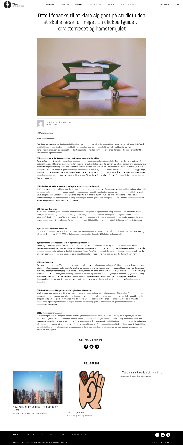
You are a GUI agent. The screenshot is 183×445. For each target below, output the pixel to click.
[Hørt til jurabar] (91, 390)
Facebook (157, 435)
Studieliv (69, 122)
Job (41, 435)
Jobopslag (64, 4)
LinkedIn (163, 435)
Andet (63, 122)
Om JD (110, 4)
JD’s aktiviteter (128, 4)
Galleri (78, 4)
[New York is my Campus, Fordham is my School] (37, 387)
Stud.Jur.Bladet (94, 4)
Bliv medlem (164, 4)
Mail (168, 434)
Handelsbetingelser (79, 435)
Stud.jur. (52, 435)
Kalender (50, 4)
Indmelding (17, 435)
